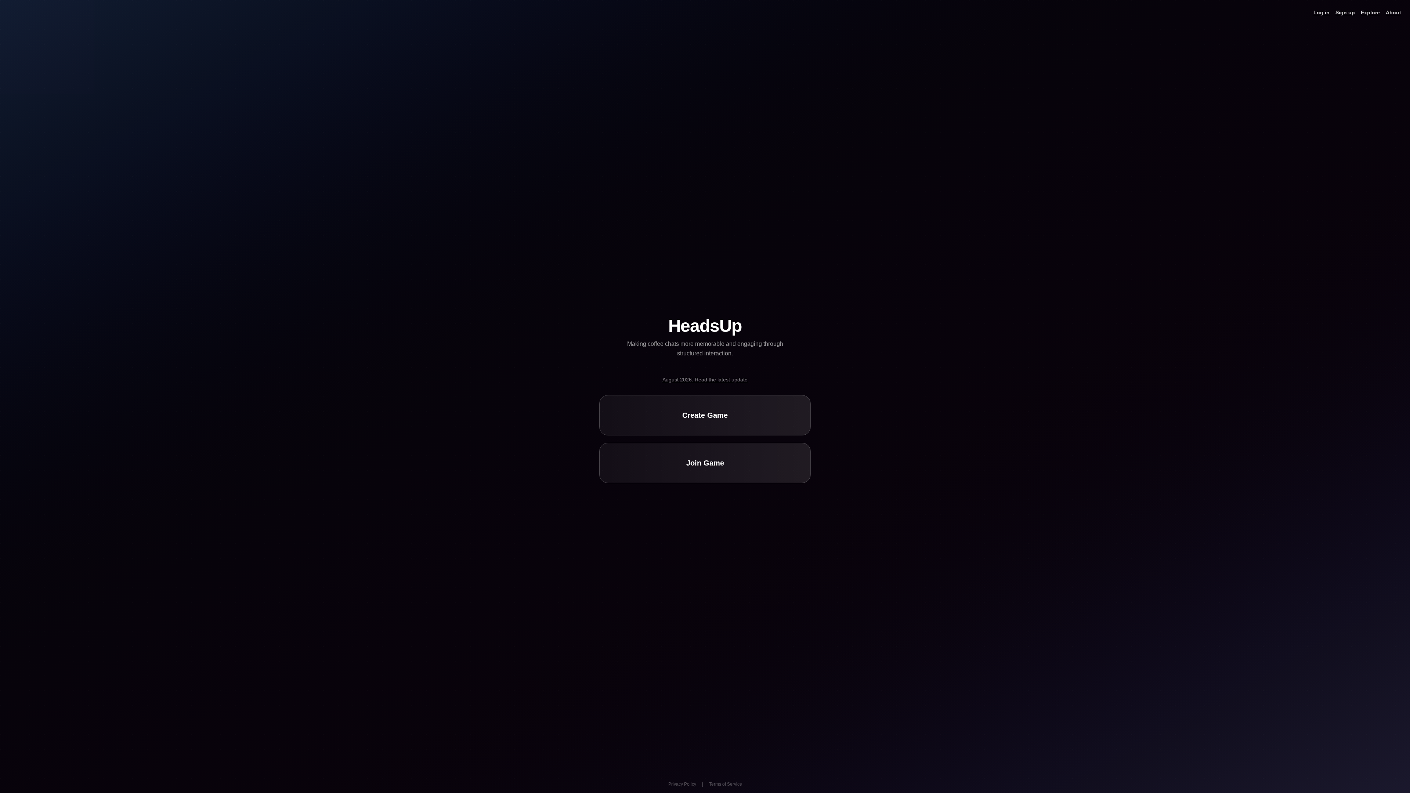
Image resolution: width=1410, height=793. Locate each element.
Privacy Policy (682, 784)
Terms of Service (725, 784)
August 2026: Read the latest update (705, 380)
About (1393, 12)
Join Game (705, 463)
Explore (1370, 12)
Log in (1321, 12)
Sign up (1345, 12)
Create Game (705, 415)
